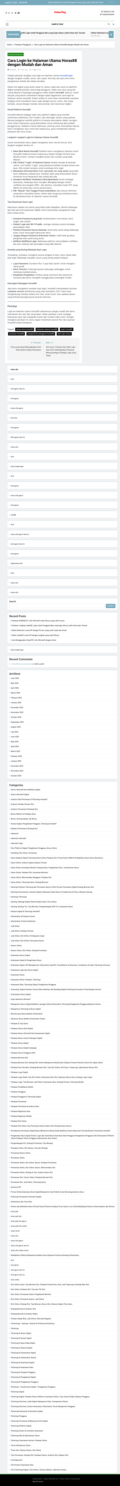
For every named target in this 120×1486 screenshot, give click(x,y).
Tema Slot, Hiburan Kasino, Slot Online (26, 1450)
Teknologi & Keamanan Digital (22, 1363)
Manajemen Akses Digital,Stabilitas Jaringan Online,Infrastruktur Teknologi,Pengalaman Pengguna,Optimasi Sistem (56, 1004)
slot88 (13, 515)
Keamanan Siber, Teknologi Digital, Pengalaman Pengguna (33, 985)
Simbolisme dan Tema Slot (21, 1202)
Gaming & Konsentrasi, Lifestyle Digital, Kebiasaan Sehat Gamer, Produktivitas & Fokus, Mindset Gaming (51, 892)
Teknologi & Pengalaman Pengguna (24, 1382)
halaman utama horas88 (47, 329)
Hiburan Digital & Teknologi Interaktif (25, 911)
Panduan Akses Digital (19, 1043)
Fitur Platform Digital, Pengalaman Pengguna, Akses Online (34, 848)
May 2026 (14, 683)
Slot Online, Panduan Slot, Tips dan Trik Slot (28, 1289)
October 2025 (16, 717)
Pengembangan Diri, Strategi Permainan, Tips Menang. (32, 1143)
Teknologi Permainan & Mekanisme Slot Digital (29, 1421)
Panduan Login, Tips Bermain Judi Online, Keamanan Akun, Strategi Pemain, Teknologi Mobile (47, 1082)
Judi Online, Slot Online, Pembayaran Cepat (27, 936)
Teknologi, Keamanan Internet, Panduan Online (29, 1440)
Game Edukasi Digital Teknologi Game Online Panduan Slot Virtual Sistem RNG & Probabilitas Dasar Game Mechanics (57, 858)
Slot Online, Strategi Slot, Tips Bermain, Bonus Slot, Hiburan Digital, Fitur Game (41, 1304)
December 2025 (17, 707)
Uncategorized (16, 1460)
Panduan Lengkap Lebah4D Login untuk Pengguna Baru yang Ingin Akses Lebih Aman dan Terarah (49, 625)
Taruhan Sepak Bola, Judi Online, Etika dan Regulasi (31, 1319)
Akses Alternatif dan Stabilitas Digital (25, 790)
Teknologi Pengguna (19, 1416)
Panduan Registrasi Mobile (21, 1116)
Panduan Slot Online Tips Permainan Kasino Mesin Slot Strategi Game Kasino (41, 1126)
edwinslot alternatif (18, 838)
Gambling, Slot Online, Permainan (24, 853)
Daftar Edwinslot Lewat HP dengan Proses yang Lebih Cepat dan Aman (39, 630)
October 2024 (16, 776)
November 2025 (17, 712)
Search (12, 601)
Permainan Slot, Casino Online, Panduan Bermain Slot (32, 1177)
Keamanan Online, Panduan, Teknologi (26, 980)
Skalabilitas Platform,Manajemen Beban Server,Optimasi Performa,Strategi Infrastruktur (45, 1255)
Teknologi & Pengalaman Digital (23, 1377)
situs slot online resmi (19, 1250)
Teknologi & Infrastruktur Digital (23, 1353)
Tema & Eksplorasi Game (21, 1445)
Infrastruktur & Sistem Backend (23, 921)
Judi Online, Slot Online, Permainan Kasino (27, 941)
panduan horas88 (16, 334)
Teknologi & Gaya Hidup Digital (23, 1343)
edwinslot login (17, 843)
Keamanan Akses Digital (20, 955)
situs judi (14, 1211)
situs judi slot (16, 1216)
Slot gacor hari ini (18, 437)
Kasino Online (16, 946)
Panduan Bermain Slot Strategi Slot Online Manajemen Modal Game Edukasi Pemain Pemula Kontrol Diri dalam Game (57, 1063)
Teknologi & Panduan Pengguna (23, 1372)
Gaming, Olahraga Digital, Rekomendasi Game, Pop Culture (34, 902)
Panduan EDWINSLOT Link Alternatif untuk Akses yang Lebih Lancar (38, 621)
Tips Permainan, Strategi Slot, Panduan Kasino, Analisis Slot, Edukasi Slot (39, 1455)
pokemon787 (16, 1187)
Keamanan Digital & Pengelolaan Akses (26, 960)
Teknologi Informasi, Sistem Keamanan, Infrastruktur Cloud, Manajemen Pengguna (43, 1406)
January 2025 (16, 761)
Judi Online (15, 926)
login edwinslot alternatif (20, 999)
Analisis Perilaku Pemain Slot (22, 804)
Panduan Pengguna (15, 54)
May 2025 (14, 742)
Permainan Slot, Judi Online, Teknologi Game (28, 1182)
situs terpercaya (17, 466)
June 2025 (15, 737)
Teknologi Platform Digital (21, 1426)
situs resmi (15, 1231)
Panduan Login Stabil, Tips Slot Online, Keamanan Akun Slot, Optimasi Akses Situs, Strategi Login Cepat (51, 1077)
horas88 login (66, 75)
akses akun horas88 (24, 329)
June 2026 (15, 678)
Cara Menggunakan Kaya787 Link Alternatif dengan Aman (33, 640)
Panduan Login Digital (19, 1072)
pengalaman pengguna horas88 (41, 334)
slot (12, 379)
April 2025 (15, 746)
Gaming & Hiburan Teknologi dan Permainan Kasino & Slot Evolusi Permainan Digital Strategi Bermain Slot (52, 887)
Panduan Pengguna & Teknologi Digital (26, 1097)
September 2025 (17, 722)
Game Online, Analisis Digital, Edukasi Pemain (29, 863)
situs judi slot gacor (18, 1221)
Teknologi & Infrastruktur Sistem (23, 1358)
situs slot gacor (17, 408)
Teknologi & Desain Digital (21, 1338)
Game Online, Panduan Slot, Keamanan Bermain (29, 872)
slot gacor (15, 398)
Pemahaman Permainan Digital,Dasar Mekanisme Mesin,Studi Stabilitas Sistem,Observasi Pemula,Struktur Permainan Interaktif (60, 1131)
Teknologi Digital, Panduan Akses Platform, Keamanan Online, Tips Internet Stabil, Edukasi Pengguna (50, 1397)
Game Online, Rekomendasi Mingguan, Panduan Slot (31, 877)
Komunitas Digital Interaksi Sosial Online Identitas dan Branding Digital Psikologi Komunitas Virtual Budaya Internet (56, 989)
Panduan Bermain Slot (19, 1058)
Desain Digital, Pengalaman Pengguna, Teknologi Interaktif (33, 824)
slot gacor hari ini (18, 389)
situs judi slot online (19, 1226)
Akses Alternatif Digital (20, 794)
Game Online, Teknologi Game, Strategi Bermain (29, 882)
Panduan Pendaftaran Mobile (22, 1087)
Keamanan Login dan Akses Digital (24, 970)
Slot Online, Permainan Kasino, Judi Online (27, 1299)
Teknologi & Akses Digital (21, 1333)
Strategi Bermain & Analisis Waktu (24, 1314)
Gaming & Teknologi (19, 897)
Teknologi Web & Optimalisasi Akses (25, 1436)
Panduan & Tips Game (19, 1024)
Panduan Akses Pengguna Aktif (23, 1053)
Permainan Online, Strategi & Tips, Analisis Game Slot (32, 1172)
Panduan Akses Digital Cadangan (24, 1048)
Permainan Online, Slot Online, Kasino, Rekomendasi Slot (33, 1168)
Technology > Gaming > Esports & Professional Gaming (32, 1323)
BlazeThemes (38, 1481)
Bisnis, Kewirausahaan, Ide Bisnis (24, 819)
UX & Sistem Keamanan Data (22, 1465)
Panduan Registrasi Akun (20, 1111)
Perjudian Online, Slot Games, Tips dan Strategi (29, 1148)
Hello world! (39, 664)
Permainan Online (18, 1158)
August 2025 (16, 727)
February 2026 (16, 698)
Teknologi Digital (17, 1392)
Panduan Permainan (18, 1102)
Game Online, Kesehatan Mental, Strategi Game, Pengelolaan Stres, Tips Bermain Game (45, 868)
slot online (15, 1280)
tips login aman (64, 334)
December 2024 (17, 766)
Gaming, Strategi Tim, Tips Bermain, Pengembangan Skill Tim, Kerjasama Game (42, 907)
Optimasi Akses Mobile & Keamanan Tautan (28, 1019)
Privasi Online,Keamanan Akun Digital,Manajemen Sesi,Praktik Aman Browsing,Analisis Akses (47, 1192)
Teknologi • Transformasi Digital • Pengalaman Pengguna (33, 1387)
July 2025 (14, 732)
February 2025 (16, 756)
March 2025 (15, 751)
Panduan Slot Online (19, 1121)
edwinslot (15, 833)
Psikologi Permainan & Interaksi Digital (26, 1197)
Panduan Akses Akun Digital (22, 1028)
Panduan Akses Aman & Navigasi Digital (26, 1038)
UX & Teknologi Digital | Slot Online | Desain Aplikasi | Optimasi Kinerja (38, 1470)
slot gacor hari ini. (18, 1275)
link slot (14, 418)
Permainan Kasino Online (20, 1153)
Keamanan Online (17, 975)
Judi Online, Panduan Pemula (22, 931)
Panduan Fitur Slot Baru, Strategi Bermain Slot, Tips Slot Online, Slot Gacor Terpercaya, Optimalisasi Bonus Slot (54, 1067)
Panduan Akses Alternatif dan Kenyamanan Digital (30, 1033)
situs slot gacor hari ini (20, 534)
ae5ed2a (13, 69)
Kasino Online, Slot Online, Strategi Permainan (29, 950)
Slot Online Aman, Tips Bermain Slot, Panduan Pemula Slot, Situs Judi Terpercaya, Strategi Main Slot (50, 1284)
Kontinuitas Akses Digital (21, 994)
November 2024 (17, 771)
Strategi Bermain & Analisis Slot (23, 1309)
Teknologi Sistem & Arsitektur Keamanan (27, 1431)
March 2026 (15, 693)
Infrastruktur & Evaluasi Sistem (23, 916)
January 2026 (16, 703)
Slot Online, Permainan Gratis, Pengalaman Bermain (31, 1294)
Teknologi (15, 1328)
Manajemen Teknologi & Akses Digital (26, 1009)
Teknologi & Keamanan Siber (22, 1367)
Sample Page (57, 24)
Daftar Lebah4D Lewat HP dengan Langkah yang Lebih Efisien (79, 3)
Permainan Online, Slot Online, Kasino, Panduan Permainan (33, 1163)
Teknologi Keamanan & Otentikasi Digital (27, 1411)
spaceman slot (16, 563)
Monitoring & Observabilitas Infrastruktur (27, 1014)
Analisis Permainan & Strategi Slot (24, 809)
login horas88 (66, 329)
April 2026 (15, 688)
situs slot (14, 447)
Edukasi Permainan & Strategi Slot (24, 829)
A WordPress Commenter (21, 664)
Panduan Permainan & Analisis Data (25, 1106)
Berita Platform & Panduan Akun (23, 814)
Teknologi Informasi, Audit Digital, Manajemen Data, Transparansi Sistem (39, 1401)
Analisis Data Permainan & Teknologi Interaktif (29, 799)
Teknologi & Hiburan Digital (21, 1348)
